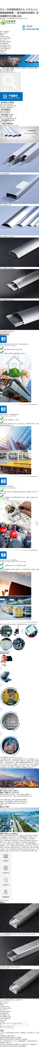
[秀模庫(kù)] (19, 66)
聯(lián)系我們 (3, 53)
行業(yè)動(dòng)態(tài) (5, 38)
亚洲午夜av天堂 (4, 1044)
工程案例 (2, 52)
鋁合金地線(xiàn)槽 (4, 45)
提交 (2, 1030)
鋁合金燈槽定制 (4, 43)
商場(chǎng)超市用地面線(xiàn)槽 (8, 118)
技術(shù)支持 (3, 50)
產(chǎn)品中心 (3, 40)
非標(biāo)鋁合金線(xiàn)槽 (6, 104)
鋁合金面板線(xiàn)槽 (5, 47)
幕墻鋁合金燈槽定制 (5, 111)
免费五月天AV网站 (7, 1046)
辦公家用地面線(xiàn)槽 (6, 116)
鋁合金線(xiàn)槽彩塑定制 (6, 107)
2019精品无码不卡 (25, 1044)
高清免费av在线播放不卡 (14, 1044)
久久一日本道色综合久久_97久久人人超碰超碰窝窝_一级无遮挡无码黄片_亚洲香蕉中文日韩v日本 (19, 12)
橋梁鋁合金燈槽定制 (5, 113)
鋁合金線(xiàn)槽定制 (5, 41)
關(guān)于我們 (3, 33)
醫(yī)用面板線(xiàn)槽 (5, 122)
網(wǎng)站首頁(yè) (5, 31)
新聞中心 (2, 35)
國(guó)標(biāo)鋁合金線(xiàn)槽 (8, 106)
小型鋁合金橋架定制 (5, 48)
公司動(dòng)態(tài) (4, 36)
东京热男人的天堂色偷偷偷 (19, 1046)
